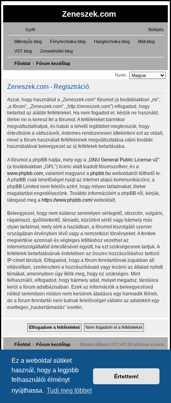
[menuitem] (26, 29)
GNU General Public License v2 (123, 160)
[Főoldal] (9, 13)
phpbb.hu (100, 173)
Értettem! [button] (126, 376)
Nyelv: (121, 75)
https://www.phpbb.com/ (67, 200)
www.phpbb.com (25, 173)
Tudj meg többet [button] (69, 390)
